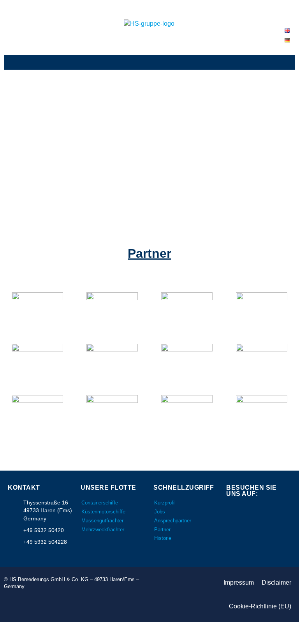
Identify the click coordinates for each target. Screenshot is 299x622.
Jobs (159, 512)
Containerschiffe (99, 503)
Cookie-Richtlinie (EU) (260, 606)
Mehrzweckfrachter (102, 529)
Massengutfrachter (102, 521)
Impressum (238, 582)
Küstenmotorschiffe (103, 512)
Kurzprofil (165, 503)
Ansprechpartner (172, 521)
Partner (162, 529)
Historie (162, 538)
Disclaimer (276, 582)
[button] (149, 62)
